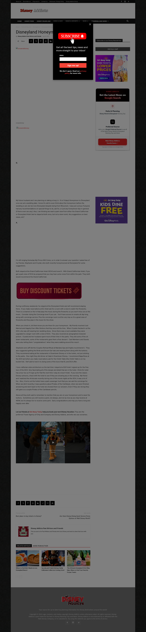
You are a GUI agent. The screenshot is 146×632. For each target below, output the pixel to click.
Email (62, 55)
